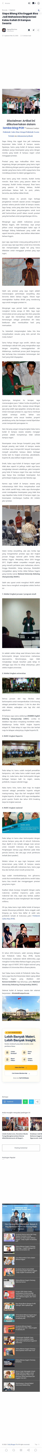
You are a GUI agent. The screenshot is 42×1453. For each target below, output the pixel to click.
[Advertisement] (21, 63)
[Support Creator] (33, 30)
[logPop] (38, 3)
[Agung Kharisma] (12, 29)
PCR (12, 919)
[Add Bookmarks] (29, 30)
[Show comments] (35, 1450)
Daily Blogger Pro (13, 1444)
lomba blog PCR (13, 128)
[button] (6, 3)
